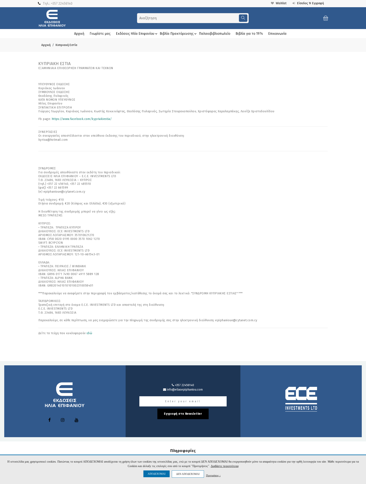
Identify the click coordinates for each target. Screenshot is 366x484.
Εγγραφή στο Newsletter (183, 414)
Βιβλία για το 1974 (249, 34)
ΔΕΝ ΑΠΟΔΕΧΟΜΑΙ (188, 474)
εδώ (89, 333)
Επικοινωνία (277, 34)
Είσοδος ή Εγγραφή (310, 3)
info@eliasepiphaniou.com (184, 389)
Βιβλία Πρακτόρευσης (177, 34)
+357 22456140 (61, 3)
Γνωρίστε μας (100, 34)
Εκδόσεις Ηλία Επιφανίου (135, 34)
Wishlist (280, 3)
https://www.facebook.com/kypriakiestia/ (82, 119)
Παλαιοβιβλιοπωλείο (214, 34)
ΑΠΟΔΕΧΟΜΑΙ (156, 473)
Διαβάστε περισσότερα (224, 466)
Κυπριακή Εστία (66, 45)
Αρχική (79, 34)
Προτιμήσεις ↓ (213, 475)
